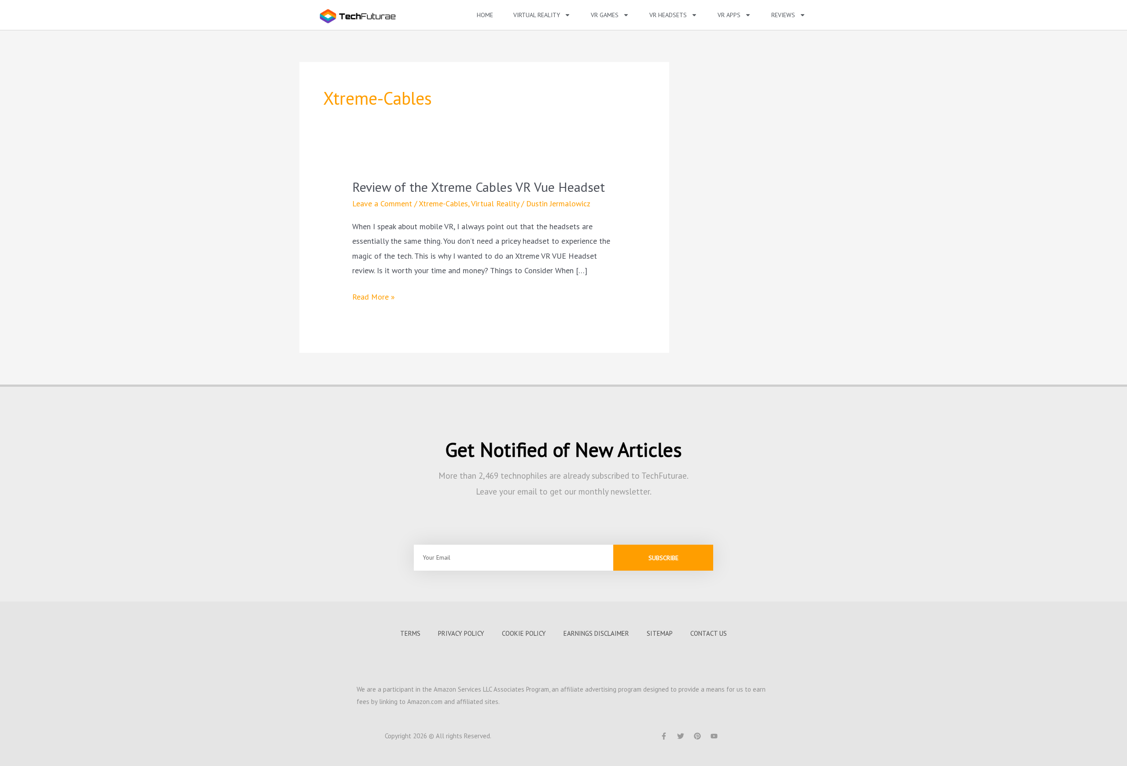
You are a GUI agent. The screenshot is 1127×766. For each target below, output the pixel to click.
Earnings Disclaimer (596, 633)
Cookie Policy (524, 633)
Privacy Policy (461, 633)
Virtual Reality (495, 203)
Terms (410, 633)
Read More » (373, 296)
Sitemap (660, 633)
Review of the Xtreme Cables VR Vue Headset (478, 186)
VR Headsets (668, 15)
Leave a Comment (382, 203)
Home (485, 15)
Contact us (708, 633)
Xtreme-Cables (443, 203)
